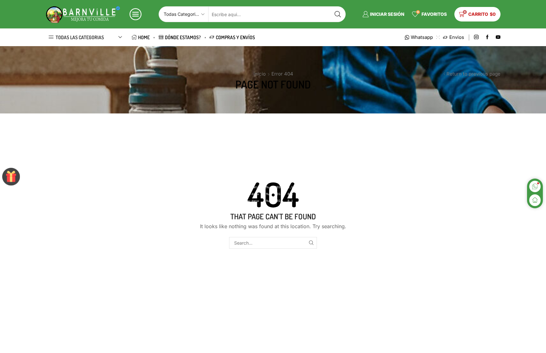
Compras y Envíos (235, 37)
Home (144, 37)
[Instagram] (476, 37)
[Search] (311, 243)
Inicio (259, 74)
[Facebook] (487, 37)
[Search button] (337, 14)
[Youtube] (498, 37)
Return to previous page (473, 74)
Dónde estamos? (183, 37)
